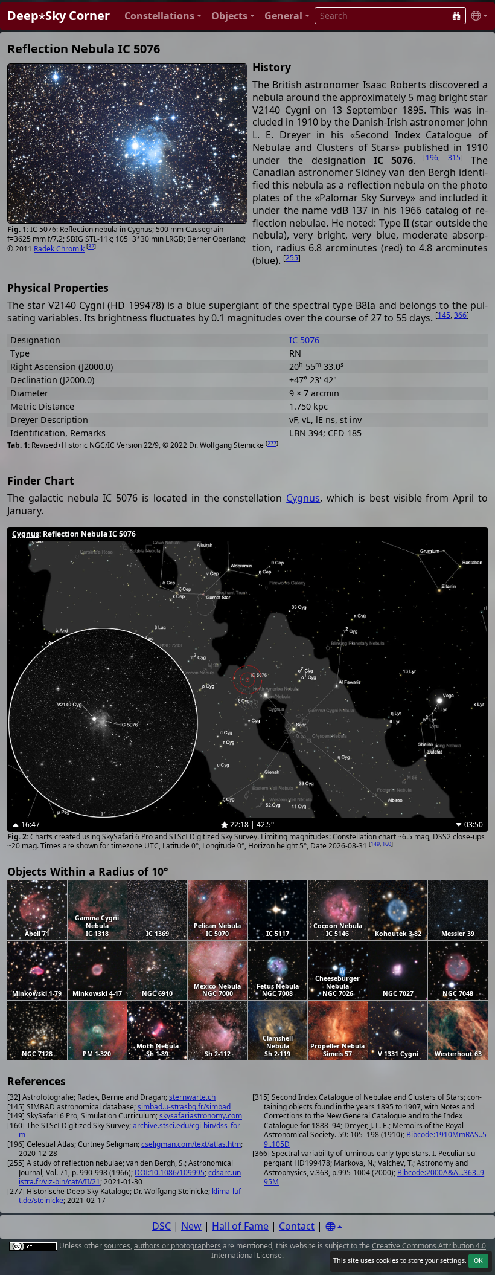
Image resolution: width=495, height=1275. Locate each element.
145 (444, 315)
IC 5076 (304, 340)
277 (271, 443)
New (191, 1226)
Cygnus (303, 498)
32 (91, 246)
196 (432, 157)
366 (460, 315)
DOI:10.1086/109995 (170, 1172)
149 (375, 844)
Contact (297, 1226)
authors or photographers (177, 1246)
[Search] (456, 15)
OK (478, 1260)
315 (454, 157)
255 (292, 258)
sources (117, 1246)
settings (452, 1260)
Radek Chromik (59, 249)
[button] (163, 16)
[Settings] (334, 1227)
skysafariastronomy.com (200, 1116)
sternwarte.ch (192, 1097)
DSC (161, 1226)
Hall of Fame (240, 1226)
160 (386, 844)
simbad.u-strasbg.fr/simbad (184, 1107)
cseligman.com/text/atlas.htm (191, 1144)
